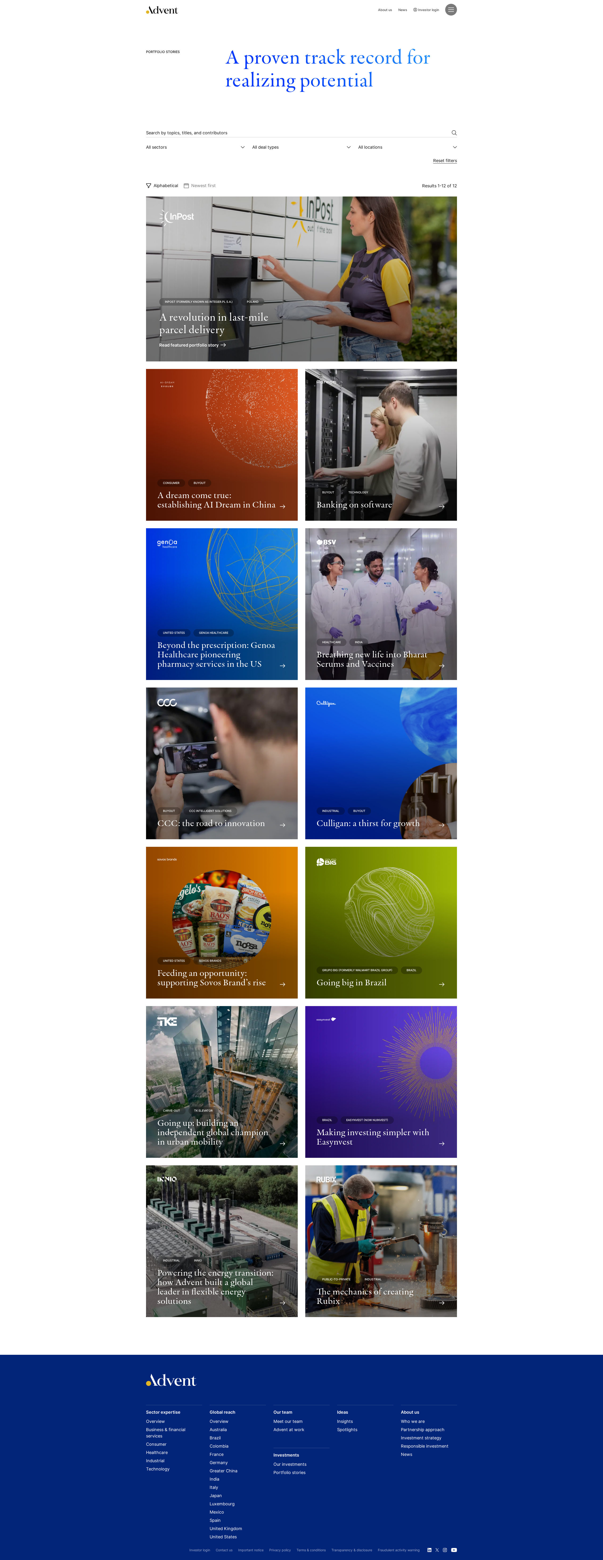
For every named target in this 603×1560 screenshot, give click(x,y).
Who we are (413, 1421)
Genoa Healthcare (213, 633)
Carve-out (171, 1110)
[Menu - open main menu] (451, 10)
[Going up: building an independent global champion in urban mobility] (222, 1082)
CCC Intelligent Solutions (210, 811)
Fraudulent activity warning (399, 1550)
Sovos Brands (210, 960)
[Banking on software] (381, 445)
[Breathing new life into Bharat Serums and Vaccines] (381, 604)
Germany (219, 1462)
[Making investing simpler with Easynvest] (381, 1082)
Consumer (171, 483)
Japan (216, 1495)
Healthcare (331, 642)
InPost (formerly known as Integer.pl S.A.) (199, 301)
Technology (358, 492)
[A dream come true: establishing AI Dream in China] (222, 445)
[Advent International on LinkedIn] (429, 1550)
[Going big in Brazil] (381, 923)
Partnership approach (422, 1429)
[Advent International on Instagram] (445, 1550)
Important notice (251, 1550)
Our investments (289, 1464)
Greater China (223, 1470)
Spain (215, 1520)
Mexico (217, 1512)
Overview (155, 1421)
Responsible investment (424, 1446)
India (359, 642)
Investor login (428, 10)
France (217, 1454)
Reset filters (445, 160)
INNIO (198, 1260)
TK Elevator (203, 1110)
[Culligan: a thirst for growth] (381, 763)
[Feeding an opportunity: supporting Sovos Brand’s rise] (222, 923)
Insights (345, 1421)
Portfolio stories (289, 1472)
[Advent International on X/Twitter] (437, 1550)
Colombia (219, 1446)
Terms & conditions (311, 1550)
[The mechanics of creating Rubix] (381, 1241)
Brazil (411, 970)
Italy (214, 1487)
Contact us (224, 1550)
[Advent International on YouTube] (454, 1550)
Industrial (330, 811)
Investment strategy (421, 1437)
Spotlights (347, 1429)
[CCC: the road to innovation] (222, 763)
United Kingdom (226, 1528)
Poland (253, 301)
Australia (218, 1429)
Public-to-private (336, 1279)
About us (385, 10)
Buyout (200, 483)
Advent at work (288, 1429)
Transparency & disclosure (351, 1550)
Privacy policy (280, 1550)
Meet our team (288, 1421)
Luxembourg (222, 1503)
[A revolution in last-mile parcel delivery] (301, 279)
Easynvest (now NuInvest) (367, 1120)
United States (174, 633)
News (402, 10)
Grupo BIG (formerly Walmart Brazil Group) (357, 970)
